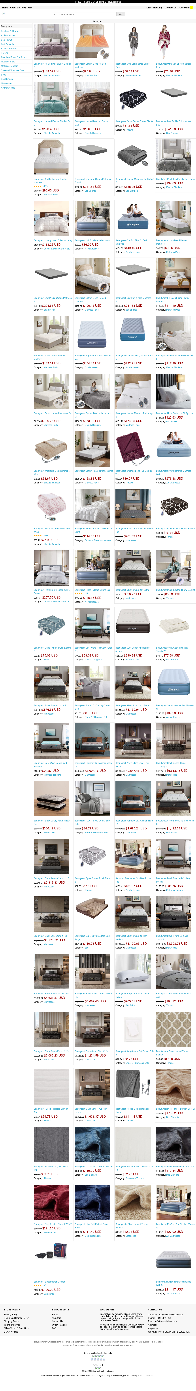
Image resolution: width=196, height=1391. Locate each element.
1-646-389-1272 (163, 1317)
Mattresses (6, 83)
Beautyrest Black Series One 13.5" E (51, 878)
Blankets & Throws (10, 31)
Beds (3, 74)
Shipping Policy (11, 1321)
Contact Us (171, 7)
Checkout (184, 7)
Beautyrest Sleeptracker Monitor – (50, 1281)
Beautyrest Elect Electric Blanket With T (175, 1166)
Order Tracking (154, 7)
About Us (15, 7)
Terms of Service (12, 1324)
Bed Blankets (7, 44)
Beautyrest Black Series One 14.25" (51, 935)
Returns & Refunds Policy (16, 1317)
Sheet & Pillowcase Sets (12, 70)
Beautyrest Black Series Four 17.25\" (51, 1051)
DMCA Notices (11, 1331)
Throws (4, 52)
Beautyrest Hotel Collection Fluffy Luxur (175, 413)
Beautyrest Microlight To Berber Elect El (175, 1108)
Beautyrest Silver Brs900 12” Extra (132, 589)
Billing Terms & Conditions (16, 1328)
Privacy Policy (10, 1314)
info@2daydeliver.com (166, 1321)
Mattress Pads (8, 61)
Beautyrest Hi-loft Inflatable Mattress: (92, 240)
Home (5, 7)
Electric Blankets (9, 48)
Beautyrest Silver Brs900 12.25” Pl (50, 705)
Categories (131, 1235)
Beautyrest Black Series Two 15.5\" (91, 1051)
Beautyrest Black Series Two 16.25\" (51, 993)
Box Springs (7, 78)
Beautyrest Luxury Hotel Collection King (53, 240)
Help (30, 7)
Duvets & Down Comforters (14, 57)
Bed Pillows (6, 39)
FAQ (23, 7)
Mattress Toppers (9, 65)
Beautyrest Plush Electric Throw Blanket (134, 121)
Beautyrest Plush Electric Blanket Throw (175, 178)
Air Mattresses (8, 35)
